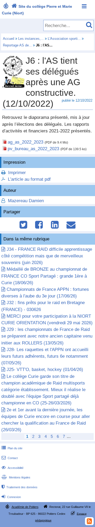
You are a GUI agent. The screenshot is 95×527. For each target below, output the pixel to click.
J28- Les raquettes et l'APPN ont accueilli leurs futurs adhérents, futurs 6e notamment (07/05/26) (44, 356)
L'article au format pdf (29, 179)
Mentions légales (16, 477)
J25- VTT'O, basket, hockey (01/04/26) (45, 369)
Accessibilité (12, 467)
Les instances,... (31, 39)
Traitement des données (19, 487)
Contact (10, 458)
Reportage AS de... (17, 45)
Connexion (11, 497)
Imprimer (17, 172)
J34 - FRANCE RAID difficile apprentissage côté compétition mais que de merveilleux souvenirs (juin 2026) (46, 256)
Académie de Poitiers (25, 506)
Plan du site (12, 448)
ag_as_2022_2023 (25, 142)
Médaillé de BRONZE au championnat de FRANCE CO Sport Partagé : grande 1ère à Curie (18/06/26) (44, 276)
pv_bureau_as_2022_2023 (33, 148)
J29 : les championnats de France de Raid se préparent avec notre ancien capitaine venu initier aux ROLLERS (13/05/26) (46, 336)
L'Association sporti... (64, 39)
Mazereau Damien (25, 200)
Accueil (8, 39)
